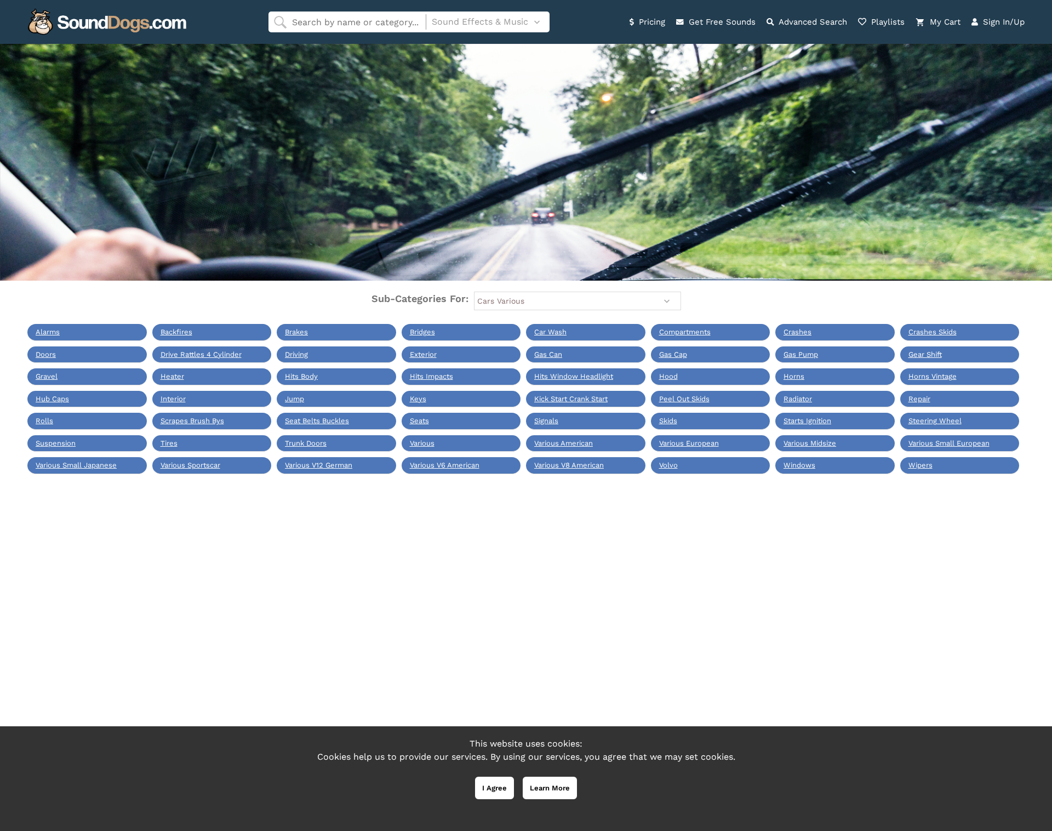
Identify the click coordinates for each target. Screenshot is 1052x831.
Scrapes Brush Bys (192, 421)
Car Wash (550, 332)
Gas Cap (673, 354)
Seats (419, 421)
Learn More (550, 788)
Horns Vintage (932, 376)
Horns (794, 376)
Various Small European (949, 443)
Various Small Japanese (76, 465)
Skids (668, 421)
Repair (919, 399)
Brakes (296, 332)
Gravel (47, 376)
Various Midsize (810, 443)
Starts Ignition (807, 421)
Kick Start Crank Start (571, 399)
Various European (689, 443)
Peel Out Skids (684, 399)
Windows (799, 465)
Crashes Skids (932, 332)
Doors (46, 354)
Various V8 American (569, 465)
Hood (668, 376)
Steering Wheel (935, 421)
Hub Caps (52, 399)
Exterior (423, 354)
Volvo (668, 465)
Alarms (48, 332)
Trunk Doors (306, 443)
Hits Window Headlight (573, 376)
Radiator (798, 399)
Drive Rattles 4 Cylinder (201, 354)
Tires (169, 443)
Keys (418, 399)
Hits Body (301, 376)
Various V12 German (318, 465)
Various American (563, 443)
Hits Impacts (431, 376)
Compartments (685, 332)
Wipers (920, 465)
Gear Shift (925, 354)
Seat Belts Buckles (317, 421)
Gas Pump (801, 354)
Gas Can (548, 354)
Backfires (176, 332)
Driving (296, 354)
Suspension (56, 443)
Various (422, 443)
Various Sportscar (190, 465)
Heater (172, 376)
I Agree (494, 788)
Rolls (44, 421)
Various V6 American (444, 465)
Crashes (797, 332)
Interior (173, 399)
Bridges (422, 332)
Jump (294, 399)
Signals (546, 421)
